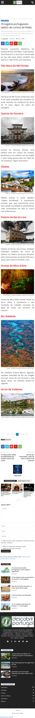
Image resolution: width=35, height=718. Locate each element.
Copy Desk (5, 38)
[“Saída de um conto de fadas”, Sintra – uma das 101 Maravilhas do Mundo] (29, 487)
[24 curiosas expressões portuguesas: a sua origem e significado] (5, 570)
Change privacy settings (6, 717)
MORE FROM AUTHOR (24, 481)
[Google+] (16, 641)
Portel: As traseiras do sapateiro (17, 493)
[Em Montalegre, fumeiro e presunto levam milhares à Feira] (6, 487)
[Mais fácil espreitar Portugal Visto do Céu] (5, 665)
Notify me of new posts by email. (12, 548)
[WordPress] (23, 641)
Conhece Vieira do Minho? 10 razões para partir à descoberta (22, 654)
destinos (8, 439)
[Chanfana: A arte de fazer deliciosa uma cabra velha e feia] (5, 674)
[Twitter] (20, 641)
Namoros (3, 701)
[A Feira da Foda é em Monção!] (5, 597)
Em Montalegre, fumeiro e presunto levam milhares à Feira (6, 494)
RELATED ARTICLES (10, 481)
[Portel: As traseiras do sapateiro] (17, 487)
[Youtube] (27, 641)
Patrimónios (7, 18)
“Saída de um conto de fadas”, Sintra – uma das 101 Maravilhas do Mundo (29, 494)
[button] (32, 2)
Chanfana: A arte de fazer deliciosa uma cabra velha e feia (22, 672)
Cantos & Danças (5, 696)
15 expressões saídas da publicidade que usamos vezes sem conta (8, 457)
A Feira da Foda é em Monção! (21, 595)
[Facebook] (12, 641)
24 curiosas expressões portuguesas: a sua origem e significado (21, 569)
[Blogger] (8, 641)
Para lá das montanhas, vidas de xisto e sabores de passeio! (27, 457)
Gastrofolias (4, 490)
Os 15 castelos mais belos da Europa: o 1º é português (21, 605)
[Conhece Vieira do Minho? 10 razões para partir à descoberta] (5, 656)
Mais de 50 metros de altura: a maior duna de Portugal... (22, 587)
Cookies (18, 710)
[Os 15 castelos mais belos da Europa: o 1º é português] (5, 606)
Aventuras (3, 690)
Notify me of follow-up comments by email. (14, 546)
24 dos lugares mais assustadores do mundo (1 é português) (23, 578)
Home (2, 18)
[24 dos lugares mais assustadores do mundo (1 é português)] (5, 579)
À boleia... (3, 693)
